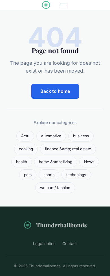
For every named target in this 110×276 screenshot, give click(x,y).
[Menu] (63, 5)
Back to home (55, 91)
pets (28, 174)
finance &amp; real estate (68, 149)
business (81, 136)
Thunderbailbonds (61, 225)
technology (76, 174)
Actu (25, 136)
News (89, 162)
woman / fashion (55, 187)
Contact (69, 243)
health (21, 162)
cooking (26, 149)
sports (48, 174)
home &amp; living (55, 162)
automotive (51, 136)
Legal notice (44, 243)
